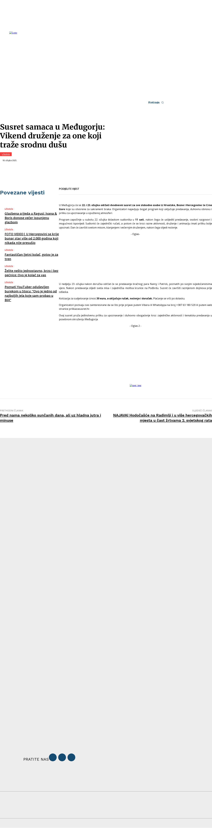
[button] (156, 102)
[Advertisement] (135, 258)
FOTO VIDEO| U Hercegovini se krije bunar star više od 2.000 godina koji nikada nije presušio (32, 238)
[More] (118, 187)
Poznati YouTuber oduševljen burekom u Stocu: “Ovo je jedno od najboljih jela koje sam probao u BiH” (31, 293)
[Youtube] (71, 757)
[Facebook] (84, 187)
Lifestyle (6, 154)
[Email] (95, 187)
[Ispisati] (107, 187)
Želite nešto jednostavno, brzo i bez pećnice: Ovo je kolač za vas (31, 273)
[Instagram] (62, 757)
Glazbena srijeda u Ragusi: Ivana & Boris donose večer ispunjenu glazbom (31, 217)
